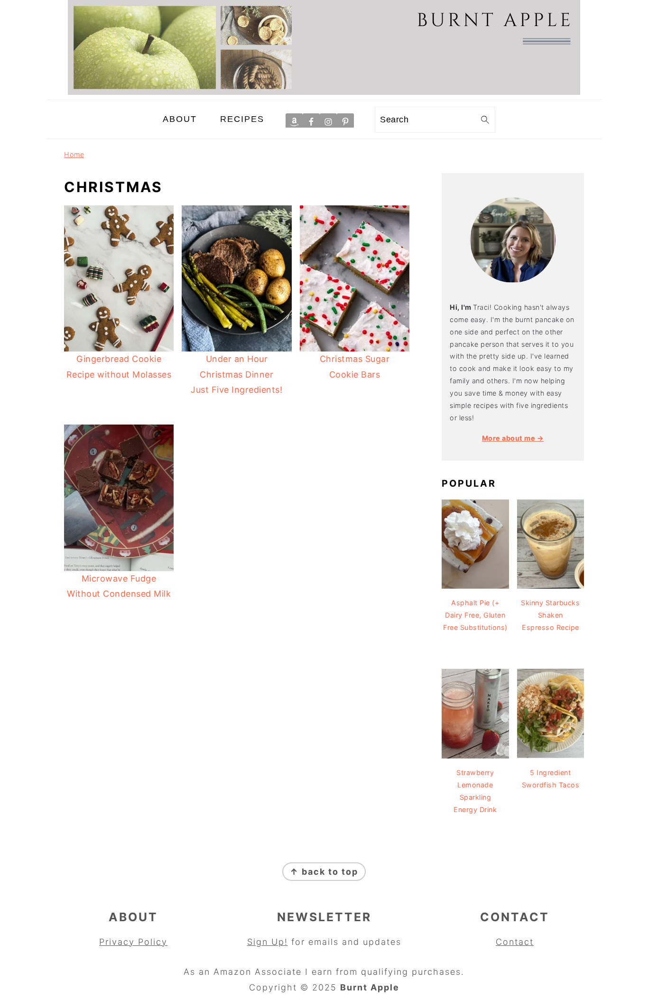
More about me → (513, 438)
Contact (515, 942)
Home (74, 154)
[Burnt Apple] (324, 92)
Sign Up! (267, 942)
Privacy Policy (133, 942)
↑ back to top (324, 872)
